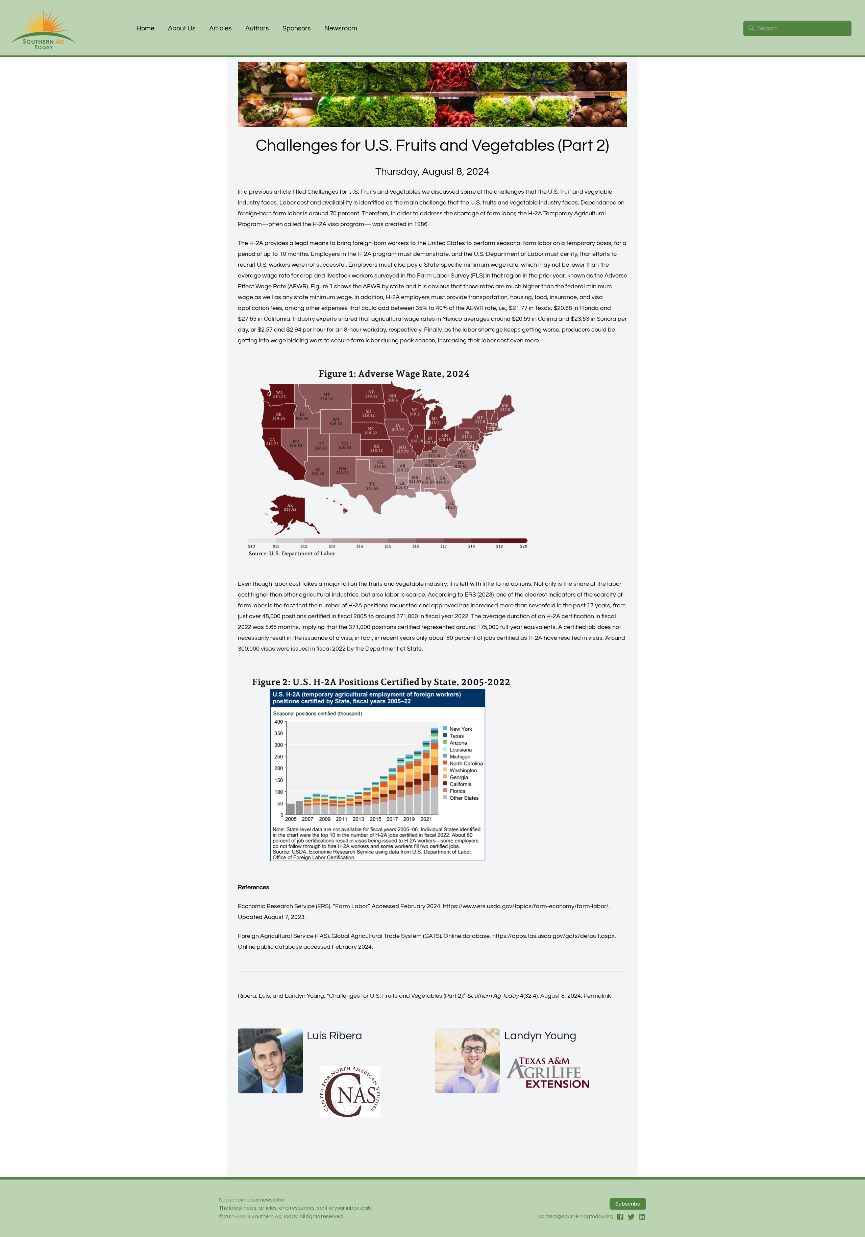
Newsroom (340, 28)
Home (145, 28)
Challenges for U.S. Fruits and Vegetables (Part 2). (396, 996)
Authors (257, 28)
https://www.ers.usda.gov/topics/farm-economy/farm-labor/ (526, 906)
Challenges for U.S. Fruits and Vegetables (364, 192)
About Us (182, 28)
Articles (220, 28)
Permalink (597, 996)
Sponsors (296, 28)
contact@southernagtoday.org (576, 1216)
